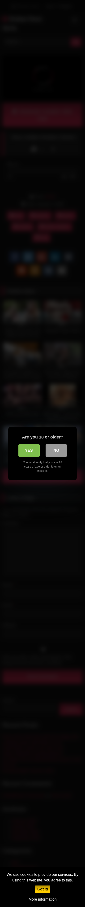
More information (43, 899)
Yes (29, 450)
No (56, 450)
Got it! (42, 889)
